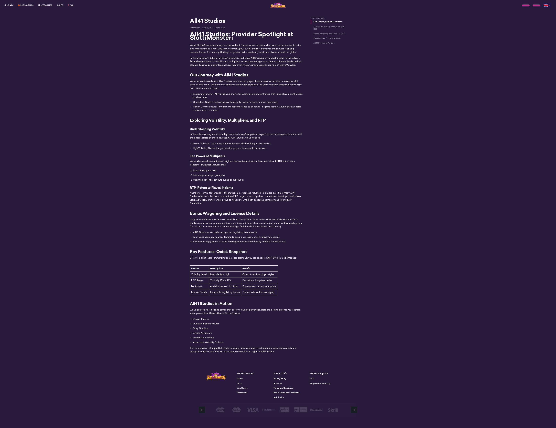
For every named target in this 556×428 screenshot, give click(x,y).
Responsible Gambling (320, 383)
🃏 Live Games (45, 5)
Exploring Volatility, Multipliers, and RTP (328, 27)
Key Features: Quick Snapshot (327, 38)
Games (240, 378)
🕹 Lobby (9, 5)
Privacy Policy (280, 378)
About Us (278, 383)
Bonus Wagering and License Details (329, 33)
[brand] (526, 5)
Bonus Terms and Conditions (286, 392)
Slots (60, 5)
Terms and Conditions (283, 388)
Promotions (242, 392)
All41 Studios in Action (323, 43)
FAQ (312, 378)
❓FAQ (70, 5)
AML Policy (279, 397)
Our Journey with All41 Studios (327, 21)
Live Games (242, 388)
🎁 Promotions (26, 5)
